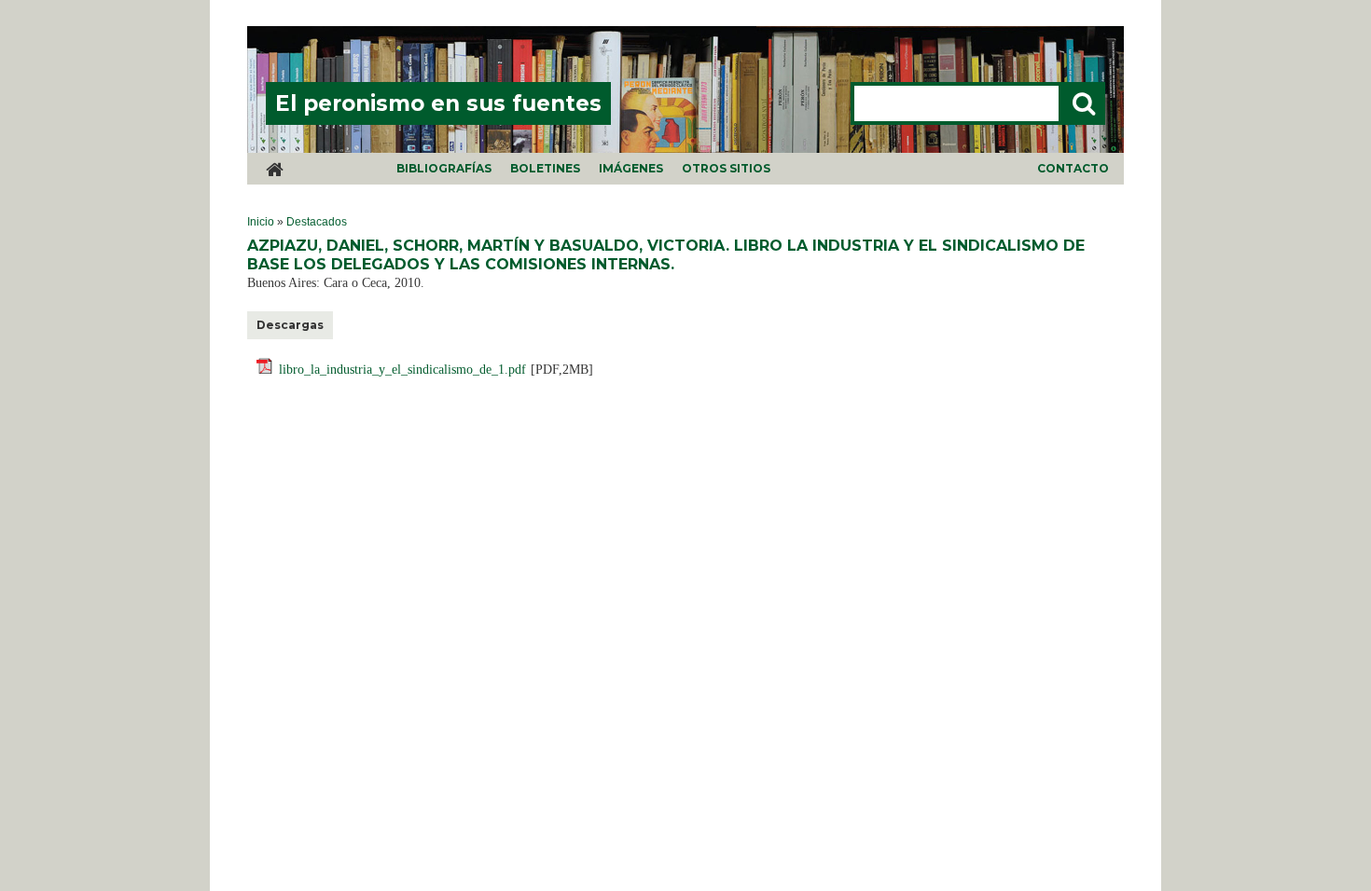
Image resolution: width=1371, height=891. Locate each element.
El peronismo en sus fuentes (438, 103)
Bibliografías (444, 168)
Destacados (316, 221)
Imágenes (631, 168)
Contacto (1073, 168)
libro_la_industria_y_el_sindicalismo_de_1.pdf (402, 370)
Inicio (260, 221)
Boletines (545, 168)
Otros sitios (726, 168)
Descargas (290, 325)
